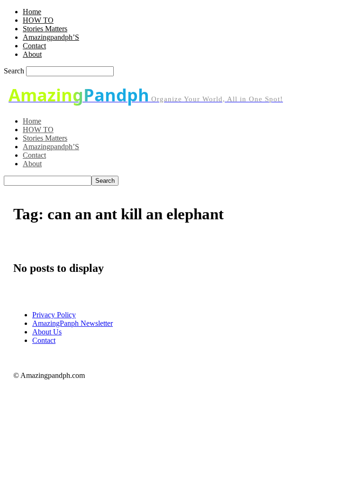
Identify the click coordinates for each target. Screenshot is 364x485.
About (32, 54)
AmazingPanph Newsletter (72, 323)
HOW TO (38, 20)
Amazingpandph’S (51, 37)
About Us (47, 332)
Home (32, 12)
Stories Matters (45, 29)
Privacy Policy (54, 315)
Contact (34, 46)
